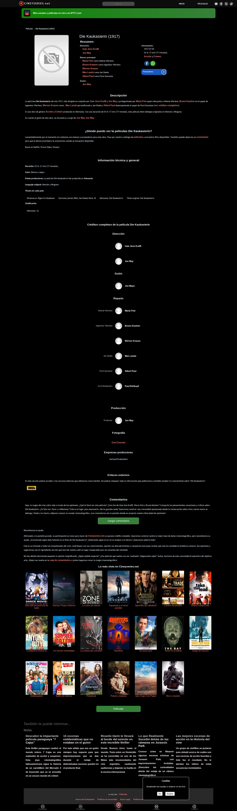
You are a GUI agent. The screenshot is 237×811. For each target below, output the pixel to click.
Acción (147, 56)
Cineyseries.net (96, 536)
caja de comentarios (60, 560)
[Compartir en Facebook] (147, 63)
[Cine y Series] (34, 5)
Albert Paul (88, 76)
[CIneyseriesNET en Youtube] (216, 4)
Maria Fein (87, 61)
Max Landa (88, 72)
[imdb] (31, 487)
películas (138, 137)
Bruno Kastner (90, 65)
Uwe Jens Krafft (90, 49)
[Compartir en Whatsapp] (153, 63)
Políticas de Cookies (142, 799)
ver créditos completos (166, 105)
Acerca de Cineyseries (85, 799)
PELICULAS (203, 4)
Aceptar (170, 794)
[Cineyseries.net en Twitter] (226, 4)
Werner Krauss (90, 68)
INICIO (181, 4)
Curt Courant (118, 442)
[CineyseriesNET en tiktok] (231, 4)
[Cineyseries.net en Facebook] (221, 4)
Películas (118, 708)
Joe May (86, 53)
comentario (202, 137)
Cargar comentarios (118, 521)
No (160, 794)
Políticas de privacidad (107, 799)
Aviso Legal (125, 799)
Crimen (157, 56)
